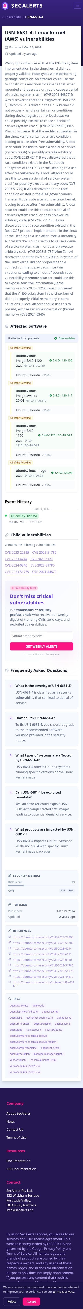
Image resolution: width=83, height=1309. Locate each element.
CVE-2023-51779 (17, 572)
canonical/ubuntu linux (43, 1060)
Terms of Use (16, 1137)
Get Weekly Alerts (42, 646)
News (10, 1121)
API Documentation (21, 1169)
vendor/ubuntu (18, 1060)
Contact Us (14, 1129)
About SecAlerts (18, 1113)
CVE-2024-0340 (16, 565)
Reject (11, 1301)
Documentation (18, 1161)
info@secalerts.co (19, 1210)
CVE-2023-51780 (42, 565)
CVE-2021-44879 (44, 572)
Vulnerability (11, 17)
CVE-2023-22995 (17, 552)
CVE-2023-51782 (44, 552)
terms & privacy (63, 1292)
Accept (31, 1301)
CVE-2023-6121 (41, 559)
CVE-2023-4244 (16, 559)
